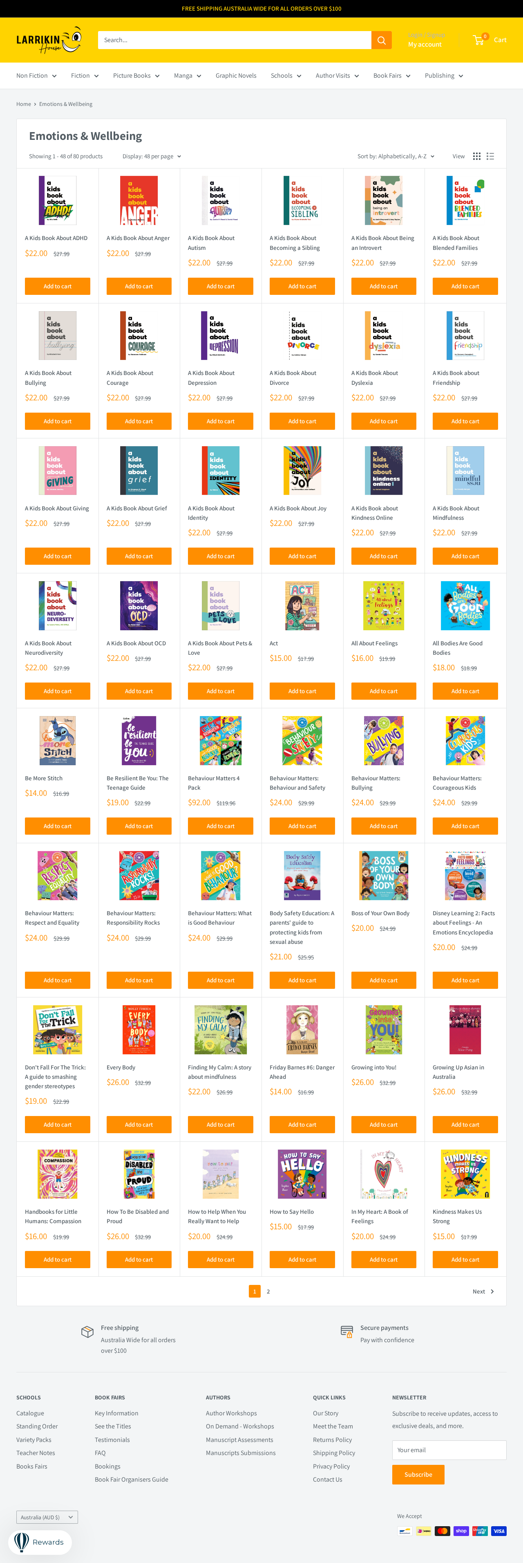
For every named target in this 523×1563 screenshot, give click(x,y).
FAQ (100, 1452)
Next (479, 1291)
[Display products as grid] (477, 156)
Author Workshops (231, 1413)
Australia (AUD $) (40, 1517)
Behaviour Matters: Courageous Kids (457, 782)
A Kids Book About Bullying (48, 377)
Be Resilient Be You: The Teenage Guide (138, 782)
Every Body (121, 1067)
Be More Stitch (44, 778)
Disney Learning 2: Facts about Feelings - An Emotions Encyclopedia (464, 922)
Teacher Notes (35, 1452)
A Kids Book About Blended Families (456, 242)
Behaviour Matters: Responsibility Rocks (133, 917)
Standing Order (37, 1426)
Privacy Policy (331, 1466)
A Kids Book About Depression (211, 377)
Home (23, 104)
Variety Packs (33, 1439)
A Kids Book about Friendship (456, 377)
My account (425, 44)
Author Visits (333, 75)
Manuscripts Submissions (241, 1452)
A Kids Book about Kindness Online (374, 512)
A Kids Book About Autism (211, 242)
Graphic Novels (236, 75)
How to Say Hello (292, 1211)
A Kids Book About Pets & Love (220, 647)
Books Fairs (31, 1466)
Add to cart (58, 286)
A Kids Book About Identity (211, 512)
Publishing (439, 75)
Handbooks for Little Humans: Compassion (53, 1216)
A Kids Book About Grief (137, 508)
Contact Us (327, 1479)
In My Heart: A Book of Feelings (379, 1216)
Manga (183, 75)
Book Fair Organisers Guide (131, 1479)
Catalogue (30, 1413)
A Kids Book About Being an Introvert (382, 242)
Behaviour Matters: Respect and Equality (52, 917)
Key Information (117, 1413)
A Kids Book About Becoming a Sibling (295, 242)
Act (274, 643)
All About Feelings (374, 643)
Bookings (108, 1466)
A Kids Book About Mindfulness (456, 512)
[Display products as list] (490, 156)
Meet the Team (333, 1426)
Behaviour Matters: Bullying (375, 782)
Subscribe (418, 1474)
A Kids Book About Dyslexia (374, 377)
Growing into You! (374, 1067)
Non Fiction (32, 75)
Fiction (80, 75)
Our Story (325, 1413)
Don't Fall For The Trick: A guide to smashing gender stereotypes (55, 1076)
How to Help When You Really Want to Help (217, 1216)
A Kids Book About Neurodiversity (48, 647)
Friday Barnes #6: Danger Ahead (302, 1071)
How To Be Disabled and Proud (138, 1216)
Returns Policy (332, 1439)
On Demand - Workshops (240, 1426)
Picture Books (132, 75)
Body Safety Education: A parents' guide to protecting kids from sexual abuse (302, 927)
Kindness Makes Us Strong (457, 1216)
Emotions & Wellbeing (65, 104)
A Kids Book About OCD (136, 643)
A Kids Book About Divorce (293, 377)
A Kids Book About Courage (130, 377)
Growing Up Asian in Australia (458, 1071)
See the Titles (113, 1426)
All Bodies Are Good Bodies (458, 647)
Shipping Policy (334, 1452)
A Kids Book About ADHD (56, 238)
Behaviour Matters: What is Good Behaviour (220, 917)
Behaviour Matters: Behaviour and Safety (297, 782)
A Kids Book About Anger (138, 238)
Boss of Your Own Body (380, 913)
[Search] (381, 40)
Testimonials (112, 1439)
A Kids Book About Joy (298, 508)
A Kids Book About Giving (57, 508)
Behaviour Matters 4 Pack (214, 782)
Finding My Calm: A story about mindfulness (219, 1071)
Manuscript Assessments (239, 1439)
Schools (282, 75)
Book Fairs (387, 75)
